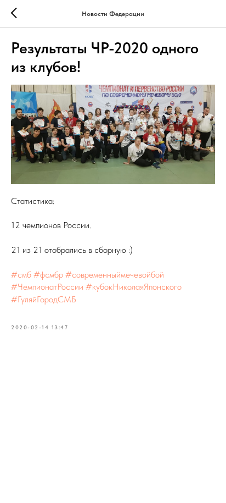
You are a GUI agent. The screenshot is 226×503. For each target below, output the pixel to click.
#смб (21, 274)
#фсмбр (48, 274)
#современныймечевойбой (114, 274)
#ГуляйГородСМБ (43, 299)
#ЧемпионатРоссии (47, 286)
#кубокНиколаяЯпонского (134, 286)
